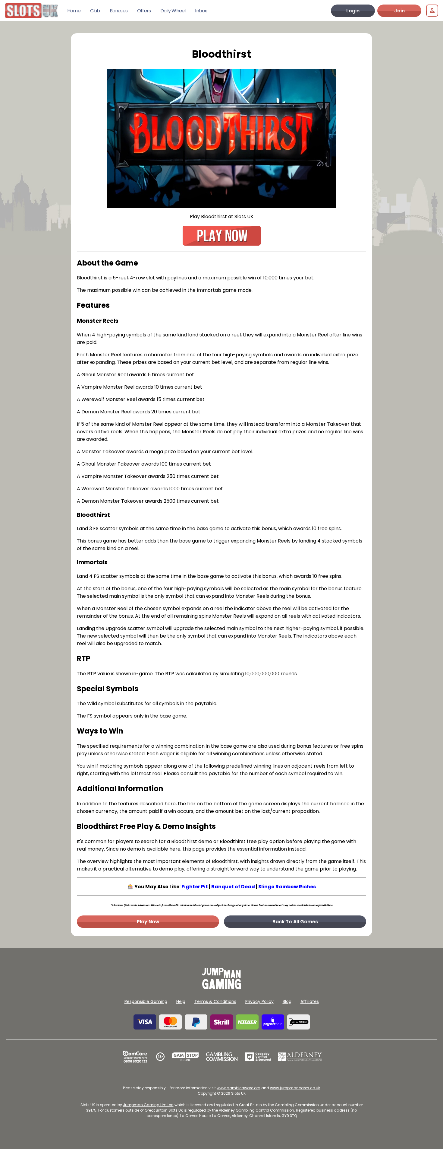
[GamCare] (135, 1056)
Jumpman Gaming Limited (148, 1104)
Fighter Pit (194, 886)
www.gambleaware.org (238, 1087)
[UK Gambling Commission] (221, 1056)
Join (399, 10)
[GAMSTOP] (185, 1056)
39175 (91, 1110)
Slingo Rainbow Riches (287, 886)
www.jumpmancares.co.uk (295, 1087)
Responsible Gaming (145, 1001)
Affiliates (309, 1001)
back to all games (295, 921)
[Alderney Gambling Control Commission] (300, 1056)
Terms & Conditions (215, 1001)
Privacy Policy (259, 1001)
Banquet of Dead (233, 886)
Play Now (148, 921)
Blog (287, 1001)
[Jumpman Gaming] (221, 987)
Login (353, 10)
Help (180, 1001)
